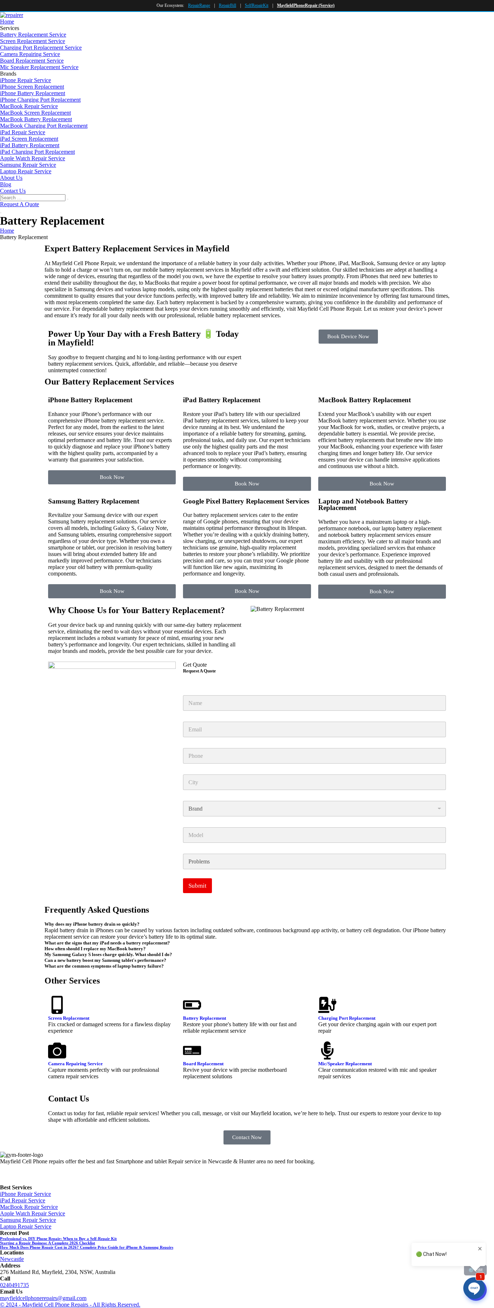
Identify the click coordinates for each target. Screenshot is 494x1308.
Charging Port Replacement (346, 1018)
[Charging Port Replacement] (327, 1005)
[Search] (67, 199)
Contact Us (13, 191)
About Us (11, 178)
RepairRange (199, 5)
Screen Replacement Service (32, 41)
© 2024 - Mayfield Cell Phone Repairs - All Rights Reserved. (70, 1304)
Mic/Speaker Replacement (345, 1063)
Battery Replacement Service (33, 34)
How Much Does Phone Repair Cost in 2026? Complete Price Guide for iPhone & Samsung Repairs (86, 1247)
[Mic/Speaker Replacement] (327, 1050)
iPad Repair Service (22, 132)
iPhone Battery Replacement (32, 93)
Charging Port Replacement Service (41, 47)
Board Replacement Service (32, 61)
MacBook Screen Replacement (35, 113)
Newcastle (12, 1259)
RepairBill (227, 5)
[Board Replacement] (192, 1050)
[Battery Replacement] (192, 1005)
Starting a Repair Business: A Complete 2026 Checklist (47, 1243)
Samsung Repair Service (28, 165)
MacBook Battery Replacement (36, 119)
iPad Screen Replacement (29, 139)
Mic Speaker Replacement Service (39, 67)
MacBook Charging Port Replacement (44, 126)
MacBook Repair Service (29, 106)
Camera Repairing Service (30, 54)
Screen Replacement (68, 1018)
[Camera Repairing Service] (57, 1050)
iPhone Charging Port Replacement (40, 100)
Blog (5, 184)
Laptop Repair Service (25, 171)
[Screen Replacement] (57, 1005)
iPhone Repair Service (25, 80)
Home (7, 21)
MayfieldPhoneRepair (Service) (306, 5)
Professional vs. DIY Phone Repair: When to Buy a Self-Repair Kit (58, 1238)
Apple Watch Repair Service (32, 158)
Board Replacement (203, 1063)
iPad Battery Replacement (29, 145)
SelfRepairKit (256, 5)
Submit (197, 885)
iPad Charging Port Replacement (37, 152)
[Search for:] (33, 197)
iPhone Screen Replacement (32, 87)
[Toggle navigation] (0, 212)
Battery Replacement (204, 1018)
